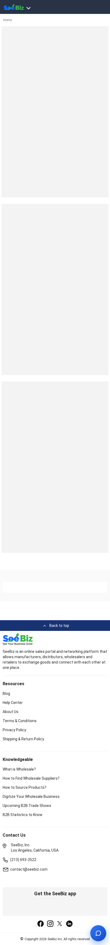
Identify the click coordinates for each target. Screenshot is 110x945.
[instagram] (50, 924)
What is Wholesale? (19, 769)
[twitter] (60, 924)
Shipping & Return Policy (23, 739)
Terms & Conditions (20, 721)
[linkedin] (69, 924)
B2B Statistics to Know (22, 815)
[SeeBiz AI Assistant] (98, 933)
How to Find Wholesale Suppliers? (31, 778)
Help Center (13, 702)
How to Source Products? (24, 787)
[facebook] (41, 924)
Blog (6, 693)
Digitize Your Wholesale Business (31, 796)
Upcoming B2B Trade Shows (27, 805)
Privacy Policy (14, 730)
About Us (10, 712)
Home (7, 20)
